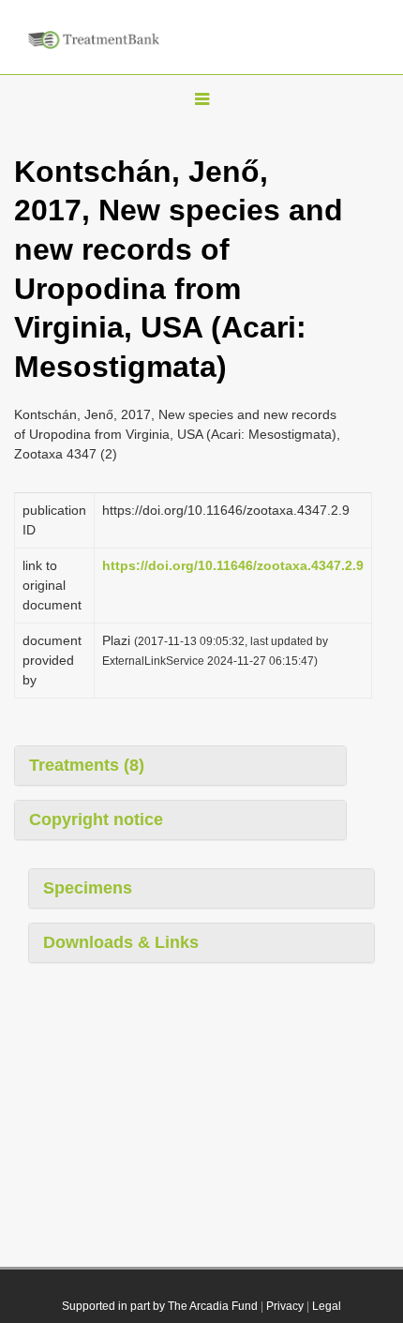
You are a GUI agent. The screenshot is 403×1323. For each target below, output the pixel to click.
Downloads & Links (121, 942)
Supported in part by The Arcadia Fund (160, 1306)
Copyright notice (96, 819)
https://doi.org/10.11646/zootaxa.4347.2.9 (233, 565)
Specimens (87, 888)
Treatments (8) (86, 765)
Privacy (285, 1306)
